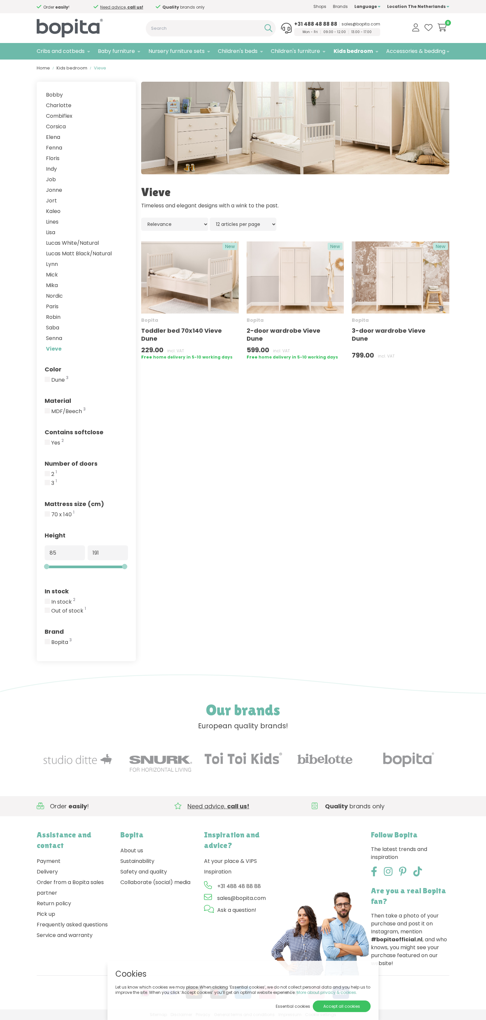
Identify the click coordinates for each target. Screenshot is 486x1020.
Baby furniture (116, 51)
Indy (51, 169)
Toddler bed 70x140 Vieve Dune (181, 334)
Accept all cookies (341, 1006)
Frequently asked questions (72, 924)
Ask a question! (236, 910)
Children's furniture (295, 51)
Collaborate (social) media (155, 882)
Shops (319, 6)
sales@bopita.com (361, 24)
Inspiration (217, 871)
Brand (54, 631)
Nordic (54, 296)
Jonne (54, 190)
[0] (442, 27)
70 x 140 (62, 514)
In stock (57, 591)
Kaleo (53, 211)
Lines (52, 222)
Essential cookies (293, 1006)
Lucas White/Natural (72, 243)
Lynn (52, 264)
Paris (52, 306)
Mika (52, 285)
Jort (51, 200)
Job (51, 179)
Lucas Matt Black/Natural (79, 253)
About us (131, 850)
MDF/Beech (68, 411)
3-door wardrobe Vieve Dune (388, 334)
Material (58, 401)
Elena (53, 137)
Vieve (53, 349)
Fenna (54, 147)
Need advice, (178, 7)
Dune (59, 380)
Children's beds (238, 51)
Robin (53, 317)
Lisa (50, 232)
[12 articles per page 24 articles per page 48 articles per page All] (243, 224)
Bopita (61, 642)
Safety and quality (143, 871)
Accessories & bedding (415, 51)
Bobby (54, 95)
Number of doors (71, 463)
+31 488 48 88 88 (315, 24)
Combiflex (59, 116)
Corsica (56, 126)
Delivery (47, 871)
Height (55, 535)
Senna (54, 338)
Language (366, 6)
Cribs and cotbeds (61, 51)
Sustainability (137, 861)
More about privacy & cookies (326, 992)
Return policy (54, 903)
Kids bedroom (353, 51)
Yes (57, 443)
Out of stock (68, 611)
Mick (52, 274)
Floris (53, 158)
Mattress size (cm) (74, 504)
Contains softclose (74, 432)
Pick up (46, 914)
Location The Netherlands (417, 6)
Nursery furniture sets (176, 51)
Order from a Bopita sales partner (70, 887)
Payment (49, 861)
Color (53, 369)
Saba (52, 327)
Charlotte (58, 105)
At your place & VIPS (230, 861)
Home (43, 68)
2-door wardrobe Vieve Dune (283, 334)
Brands (340, 6)
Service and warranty (65, 935)
